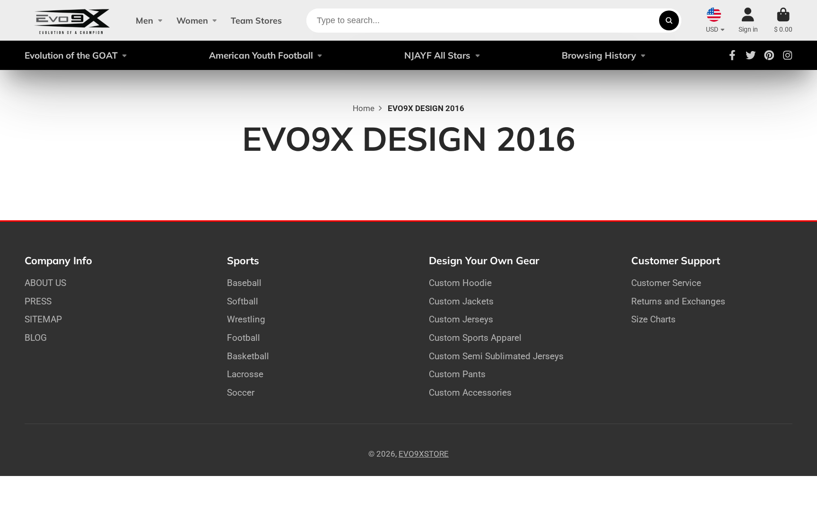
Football (243, 337)
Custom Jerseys (461, 319)
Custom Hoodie (460, 282)
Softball (242, 301)
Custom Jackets (461, 301)
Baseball (244, 282)
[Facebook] (732, 55)
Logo (72, 20)
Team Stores (256, 20)
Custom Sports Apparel (475, 337)
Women (192, 20)
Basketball (248, 356)
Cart (783, 20)
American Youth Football (261, 55)
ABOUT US (45, 282)
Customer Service (666, 282)
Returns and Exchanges (678, 301)
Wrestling (246, 319)
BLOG (36, 337)
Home (363, 108)
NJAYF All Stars (437, 55)
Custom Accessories (470, 392)
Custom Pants (457, 374)
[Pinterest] (769, 55)
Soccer (240, 392)
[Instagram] (787, 55)
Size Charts (653, 319)
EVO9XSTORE (424, 454)
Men (144, 20)
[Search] (668, 20)
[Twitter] (751, 55)
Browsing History (599, 55)
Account (748, 20)
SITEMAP (43, 319)
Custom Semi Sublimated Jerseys (496, 356)
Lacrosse (245, 374)
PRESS (38, 301)
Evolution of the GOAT (71, 55)
